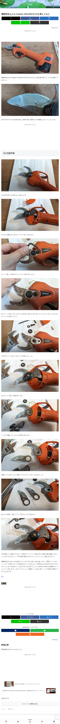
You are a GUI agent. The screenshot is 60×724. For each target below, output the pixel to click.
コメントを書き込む (30, 704)
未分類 (4, 583)
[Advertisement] (30, 35)
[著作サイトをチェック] (15, 630)
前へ (2, 576)
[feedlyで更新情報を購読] (44, 630)
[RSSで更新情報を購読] (30, 634)
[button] (39, 22)
